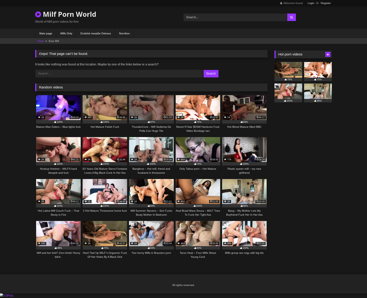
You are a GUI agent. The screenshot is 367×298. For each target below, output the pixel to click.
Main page (45, 33)
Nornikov (124, 33)
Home (40, 41)
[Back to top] (355, 286)
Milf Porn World (68, 14)
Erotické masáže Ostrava (95, 33)
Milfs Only (66, 33)
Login (311, 3)
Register (326, 3)
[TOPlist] (6, 295)
